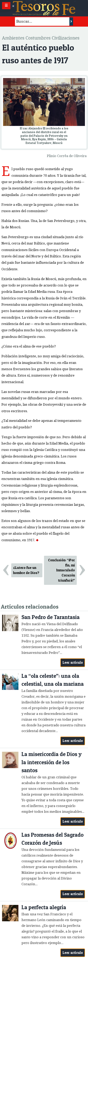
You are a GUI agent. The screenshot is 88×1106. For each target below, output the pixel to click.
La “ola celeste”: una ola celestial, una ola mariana (52, 679)
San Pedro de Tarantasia (50, 617)
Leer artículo (73, 662)
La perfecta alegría (43, 907)
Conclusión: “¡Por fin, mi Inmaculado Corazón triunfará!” (61, 570)
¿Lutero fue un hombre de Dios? (26, 570)
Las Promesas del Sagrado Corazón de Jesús (52, 838)
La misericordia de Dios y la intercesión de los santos (51, 762)
